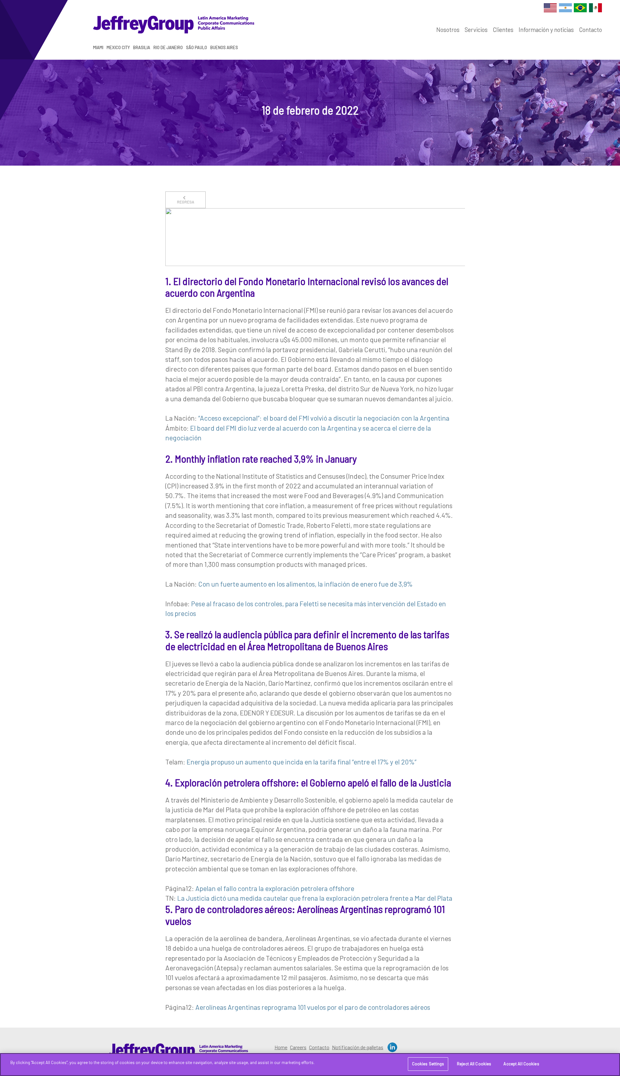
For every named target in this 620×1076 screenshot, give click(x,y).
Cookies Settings (428, 1063)
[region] (310, 1064)
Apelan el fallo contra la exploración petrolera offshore (274, 888)
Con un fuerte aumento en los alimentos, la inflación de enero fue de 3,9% (305, 584)
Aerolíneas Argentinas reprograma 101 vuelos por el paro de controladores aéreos (312, 1007)
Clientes (503, 29)
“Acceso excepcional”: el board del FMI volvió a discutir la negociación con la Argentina (324, 418)
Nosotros (448, 29)
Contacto (590, 29)
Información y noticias (546, 29)
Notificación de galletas (357, 1047)
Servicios (476, 29)
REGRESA (185, 202)
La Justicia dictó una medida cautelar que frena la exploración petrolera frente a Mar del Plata (314, 898)
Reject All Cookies (474, 1063)
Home (280, 1047)
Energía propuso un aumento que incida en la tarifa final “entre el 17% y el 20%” (302, 762)
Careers (298, 1047)
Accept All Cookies (521, 1063)
